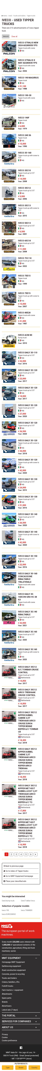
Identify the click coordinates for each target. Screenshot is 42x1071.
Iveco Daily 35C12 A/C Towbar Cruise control (28, 670)
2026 (22, 71)
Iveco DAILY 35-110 (27, 352)
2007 (22, 306)
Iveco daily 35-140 (27, 514)
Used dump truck (8, 901)
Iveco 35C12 (24, 188)
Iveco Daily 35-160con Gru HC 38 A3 (27, 597)
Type (7, 1068)
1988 (22, 89)
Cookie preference (9, 1040)
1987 (22, 323)
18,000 (22, 396)
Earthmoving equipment (11, 966)
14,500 (22, 179)
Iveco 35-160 (24, 152)
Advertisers (6, 1006)
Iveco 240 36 (24, 135)
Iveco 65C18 (24, 240)
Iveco (5, 36)
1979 (22, 129)
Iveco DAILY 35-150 (27, 556)
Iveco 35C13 (24, 205)
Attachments (7, 994)
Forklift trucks (7, 986)
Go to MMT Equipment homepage (19, 876)
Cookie (5, 1037)
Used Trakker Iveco (28, 901)
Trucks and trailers (9, 978)
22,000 (22, 361)
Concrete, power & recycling (13, 974)
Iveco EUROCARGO (9, 914)
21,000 (22, 321)
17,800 (22, 810)
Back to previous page (14, 866)
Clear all (14, 36)
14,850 (22, 681)
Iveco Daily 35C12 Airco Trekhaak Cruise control (27, 692)
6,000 (21, 126)
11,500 (22, 249)
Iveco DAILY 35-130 (27, 479)
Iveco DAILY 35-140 (27, 532)
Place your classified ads (15, 881)
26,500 (22, 431)
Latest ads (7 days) (10, 1010)
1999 (22, 284)
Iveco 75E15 (24, 275)
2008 (22, 181)
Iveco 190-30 (24, 95)
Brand (21, 1068)
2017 (22, 381)
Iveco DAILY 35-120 (27, 370)
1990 (22, 146)
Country (34, 1068)
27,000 (22, 414)
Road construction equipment (14, 970)
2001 (22, 234)
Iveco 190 (5, 910)
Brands (5, 1002)
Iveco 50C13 (24, 223)
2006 (22, 199)
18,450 (22, 740)
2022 (22, 266)
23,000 (22, 378)
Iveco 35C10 (24, 170)
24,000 (22, 487)
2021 (22, 625)
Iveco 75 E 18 (24, 258)
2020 (22, 416)
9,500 (21, 231)
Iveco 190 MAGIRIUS (28, 77)
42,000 (22, 470)
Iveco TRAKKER (26, 910)
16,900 (22, 844)
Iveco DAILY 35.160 (27, 631)
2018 (22, 453)
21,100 (22, 86)
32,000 (22, 623)
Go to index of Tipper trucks (16, 871)
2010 (22, 343)
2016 (22, 364)
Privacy (5, 1034)
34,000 (22, 451)
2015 (22, 216)
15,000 (22, 143)
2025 (22, 640)
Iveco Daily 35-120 (27, 423)
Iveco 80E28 (24, 312)
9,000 (21, 196)
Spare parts (6, 998)
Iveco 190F (23, 117)
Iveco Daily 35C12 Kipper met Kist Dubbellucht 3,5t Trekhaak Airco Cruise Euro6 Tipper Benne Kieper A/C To (27, 793)
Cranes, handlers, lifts (10, 982)
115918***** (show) (23, 1058)
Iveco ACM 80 (25, 335)
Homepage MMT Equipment (13, 962)
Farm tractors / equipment (12, 990)
